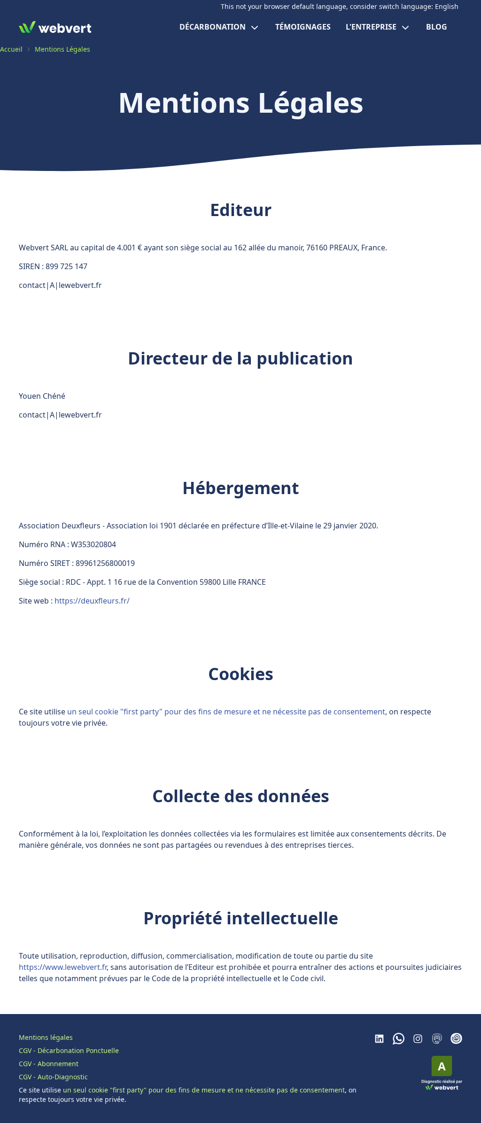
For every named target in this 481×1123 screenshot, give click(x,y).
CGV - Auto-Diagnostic (53, 1076)
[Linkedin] (379, 1039)
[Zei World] (456, 1039)
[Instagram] (418, 1039)
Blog (436, 27)
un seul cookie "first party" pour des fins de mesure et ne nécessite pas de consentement (226, 711)
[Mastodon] (437, 1039)
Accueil (11, 49)
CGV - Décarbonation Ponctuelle (69, 1050)
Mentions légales (46, 1037)
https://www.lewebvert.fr (63, 967)
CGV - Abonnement (48, 1063)
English (446, 6)
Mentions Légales (62, 49)
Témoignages (303, 27)
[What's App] (398, 1039)
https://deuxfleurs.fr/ (92, 601)
